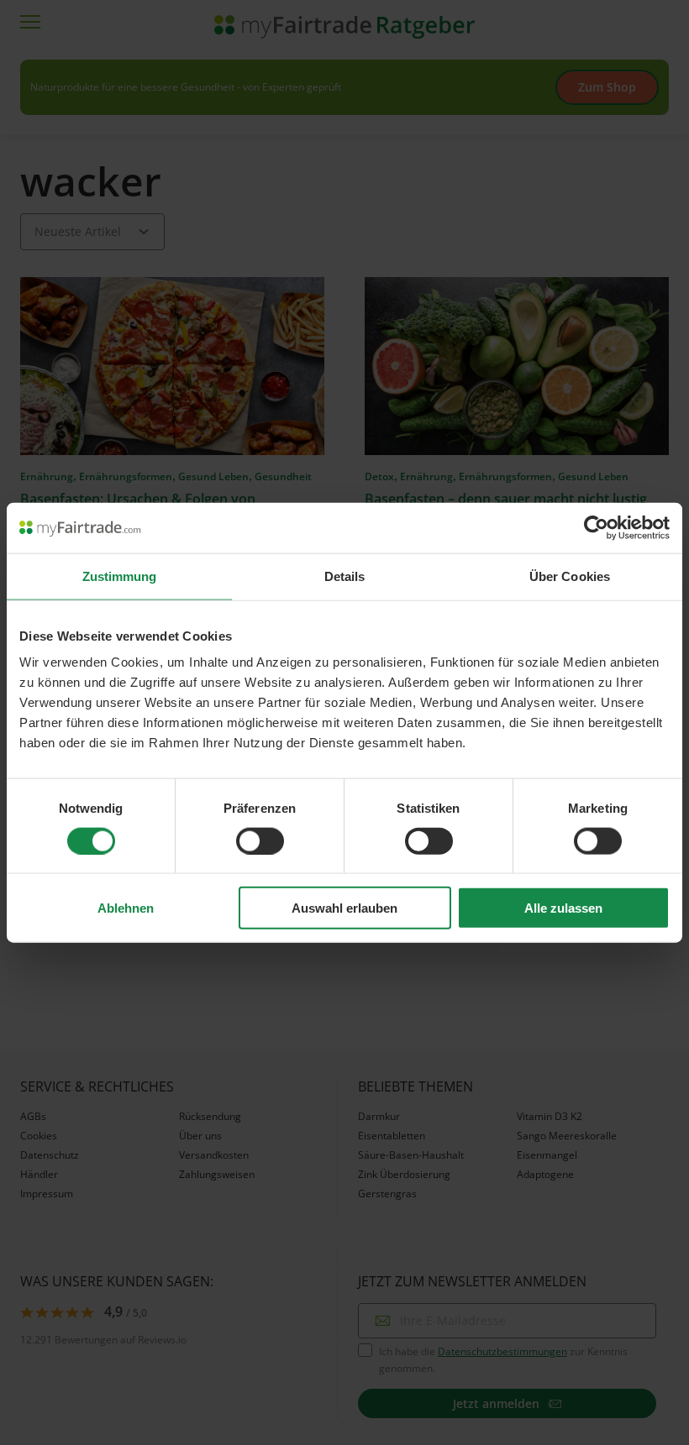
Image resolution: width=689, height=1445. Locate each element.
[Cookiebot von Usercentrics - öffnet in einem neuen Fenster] (596, 527)
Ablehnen (125, 908)
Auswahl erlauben (344, 908)
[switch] (260, 840)
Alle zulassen (563, 908)
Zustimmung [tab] (119, 575)
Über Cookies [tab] (569, 575)
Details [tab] (345, 575)
